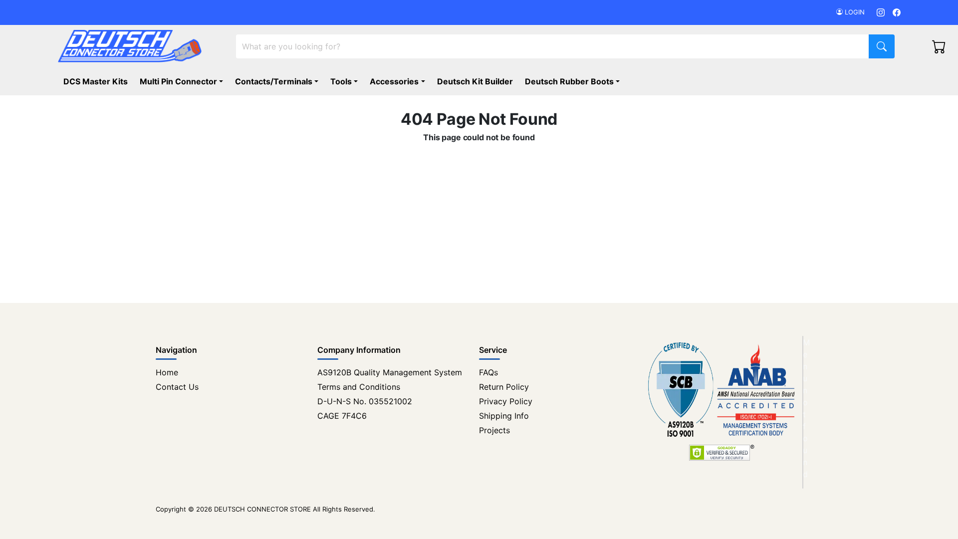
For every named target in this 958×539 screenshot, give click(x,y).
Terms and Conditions (358, 387)
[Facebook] (897, 12)
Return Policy (504, 387)
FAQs (488, 372)
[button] (574, 81)
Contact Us (177, 387)
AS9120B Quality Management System (389, 372)
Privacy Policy (505, 401)
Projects (494, 430)
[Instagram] (881, 12)
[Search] (882, 46)
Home (167, 372)
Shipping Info (504, 416)
